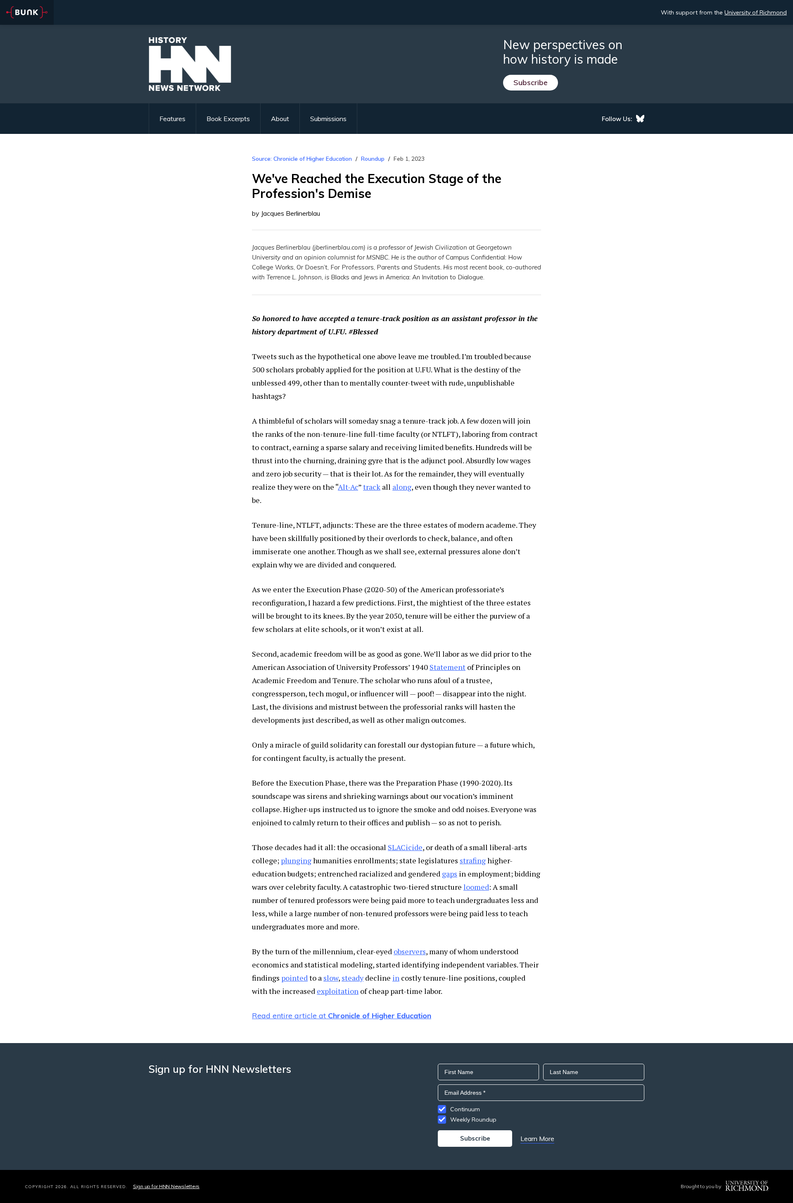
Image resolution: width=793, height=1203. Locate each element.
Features (172, 118)
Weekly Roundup (473, 1119)
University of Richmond (755, 12)
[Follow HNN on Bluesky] (640, 118)
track (371, 487)
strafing (473, 860)
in (395, 978)
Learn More (537, 1138)
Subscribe (530, 82)
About (280, 118)
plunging (296, 860)
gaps (449, 874)
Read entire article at (341, 1015)
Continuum (465, 1109)
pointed (294, 978)
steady (352, 978)
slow (330, 978)
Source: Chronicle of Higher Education (302, 158)
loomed (476, 887)
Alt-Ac (348, 487)
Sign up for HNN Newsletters (166, 1186)
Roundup (373, 158)
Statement (447, 667)
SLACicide (405, 847)
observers (410, 951)
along (401, 487)
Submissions (328, 118)
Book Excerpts (228, 118)
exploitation (338, 991)
